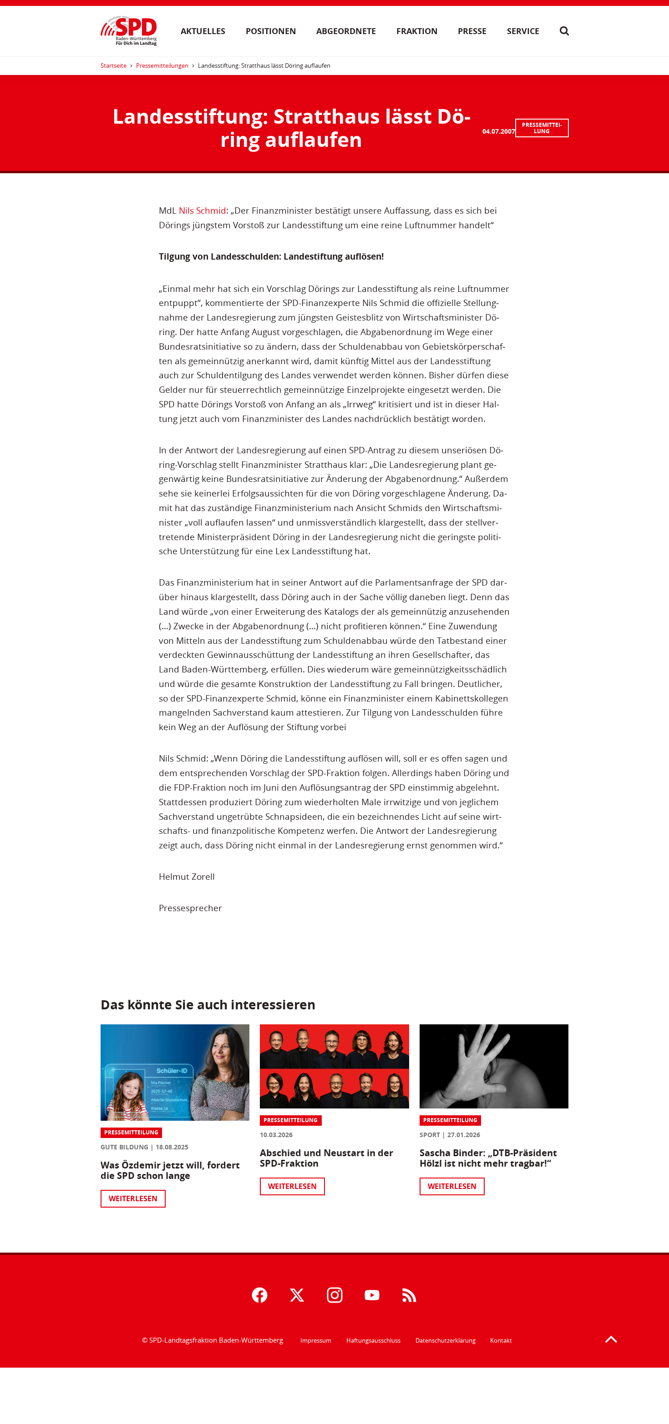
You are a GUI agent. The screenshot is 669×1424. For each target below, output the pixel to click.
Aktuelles (203, 31)
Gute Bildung (124, 1147)
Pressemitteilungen (162, 65)
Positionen (271, 31)
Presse (472, 31)
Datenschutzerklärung (446, 1340)
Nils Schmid (202, 210)
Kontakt (501, 1340)
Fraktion (417, 31)
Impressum (315, 1340)
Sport (430, 1134)
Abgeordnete (346, 31)
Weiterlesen (133, 1198)
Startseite (114, 65)
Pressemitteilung (542, 128)
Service (523, 31)
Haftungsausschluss (373, 1340)
